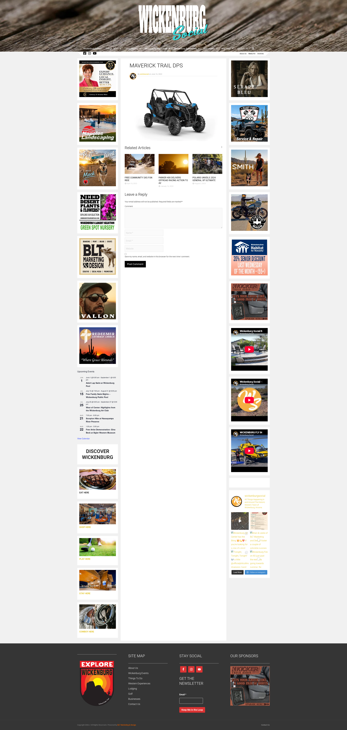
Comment (129, 206)
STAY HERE (84, 593)
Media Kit (251, 54)
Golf (130, 693)
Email (182, 694)
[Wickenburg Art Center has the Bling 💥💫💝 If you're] (240, 540)
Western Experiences (139, 683)
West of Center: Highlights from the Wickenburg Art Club (100, 409)
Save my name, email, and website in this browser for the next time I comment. (157, 256)
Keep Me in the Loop (192, 709)
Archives (260, 54)
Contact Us (242, 48)
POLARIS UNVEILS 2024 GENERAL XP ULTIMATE (204, 179)
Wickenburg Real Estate (156, 48)
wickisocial (144, 74)
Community (209, 48)
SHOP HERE (85, 527)
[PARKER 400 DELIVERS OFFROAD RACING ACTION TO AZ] (173, 173)
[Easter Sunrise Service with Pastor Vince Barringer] (240, 521)
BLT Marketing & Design (126, 725)
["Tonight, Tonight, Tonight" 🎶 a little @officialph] (240, 559)
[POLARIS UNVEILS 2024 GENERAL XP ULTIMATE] (207, 173)
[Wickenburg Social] (173, 42)
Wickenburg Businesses (185, 48)
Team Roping (131, 48)
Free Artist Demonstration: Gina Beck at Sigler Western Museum (100, 431)
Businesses (134, 698)
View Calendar (83, 438)
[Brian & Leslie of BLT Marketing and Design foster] (259, 540)
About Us (243, 54)
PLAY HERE (84, 559)
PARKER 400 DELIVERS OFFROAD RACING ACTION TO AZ (173, 180)
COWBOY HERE (86, 631)
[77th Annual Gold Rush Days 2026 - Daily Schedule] (259, 521)
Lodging (132, 688)
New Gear (226, 48)
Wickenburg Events (92, 48)
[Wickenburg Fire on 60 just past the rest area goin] (259, 559)
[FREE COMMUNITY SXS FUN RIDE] (140, 173)
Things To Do (112, 48)
